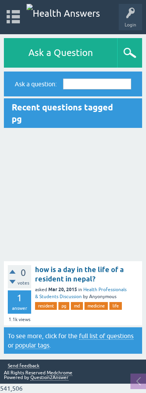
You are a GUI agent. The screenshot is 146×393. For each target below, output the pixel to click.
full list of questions (106, 335)
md (77, 306)
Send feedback (23, 366)
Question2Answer (49, 377)
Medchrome (59, 373)
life (116, 306)
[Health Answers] (63, 13)
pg (64, 306)
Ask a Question (60, 52)
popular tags (32, 345)
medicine (96, 306)
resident (46, 306)
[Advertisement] (73, 194)
